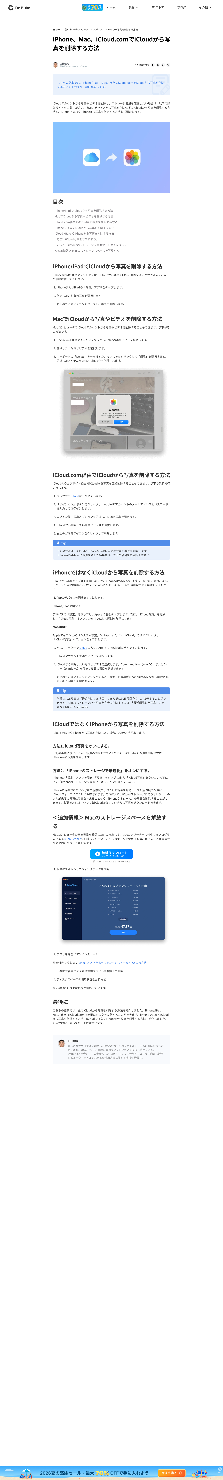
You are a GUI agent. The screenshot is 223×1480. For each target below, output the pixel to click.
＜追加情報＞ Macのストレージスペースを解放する (87, 250)
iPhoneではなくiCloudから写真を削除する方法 (84, 228)
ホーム (111, 7)
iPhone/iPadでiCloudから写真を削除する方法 (84, 210)
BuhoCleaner (72, 839)
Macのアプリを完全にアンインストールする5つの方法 (113, 963)
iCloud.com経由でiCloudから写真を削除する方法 (86, 222)
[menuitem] (111, 7)
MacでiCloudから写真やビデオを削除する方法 (84, 216)
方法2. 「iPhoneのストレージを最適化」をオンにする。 (92, 245)
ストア (159, 7)
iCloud (75, 496)
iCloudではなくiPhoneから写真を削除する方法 (84, 233)
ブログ (181, 7)
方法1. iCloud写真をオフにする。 (78, 239)
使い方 (68, 29)
